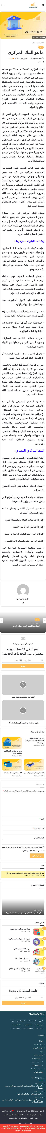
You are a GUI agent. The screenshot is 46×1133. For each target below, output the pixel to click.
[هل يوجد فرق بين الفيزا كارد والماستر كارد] (12, 743)
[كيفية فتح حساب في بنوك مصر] (34, 765)
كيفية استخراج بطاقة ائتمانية (13, 773)
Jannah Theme (8, 1126)
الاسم (42, 819)
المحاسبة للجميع (7, 1111)
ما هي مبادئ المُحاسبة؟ (22, 959)
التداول (41, 1021)
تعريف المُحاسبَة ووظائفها (22, 949)
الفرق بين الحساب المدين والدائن (19, 968)
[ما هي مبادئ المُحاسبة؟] (38, 962)
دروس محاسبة (39, 1024)
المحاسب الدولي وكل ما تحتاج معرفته (29, 912)
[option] (23, 620)
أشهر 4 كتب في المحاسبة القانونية (19, 939)
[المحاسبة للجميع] (32, 5)
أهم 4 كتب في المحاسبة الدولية (20, 929)
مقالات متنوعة (16, 1028)
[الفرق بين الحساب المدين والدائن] (38, 971)
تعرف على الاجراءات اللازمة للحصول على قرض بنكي (24, 626)
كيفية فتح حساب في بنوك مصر (34, 773)
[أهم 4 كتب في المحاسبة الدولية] (38, 932)
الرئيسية (39, 42)
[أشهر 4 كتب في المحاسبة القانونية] (38, 942)
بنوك (34, 42)
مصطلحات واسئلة (28, 1028)
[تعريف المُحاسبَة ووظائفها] (38, 952)
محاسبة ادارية (28, 1024)
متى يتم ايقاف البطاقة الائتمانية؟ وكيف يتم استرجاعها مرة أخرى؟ (34, 740)
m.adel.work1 (36, 58)
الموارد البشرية (21, 1021)
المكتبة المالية (32, 1021)
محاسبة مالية (39, 1028)
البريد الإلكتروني (38, 828)
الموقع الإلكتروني (39, 838)
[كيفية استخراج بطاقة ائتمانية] (12, 765)
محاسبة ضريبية (17, 1024)
